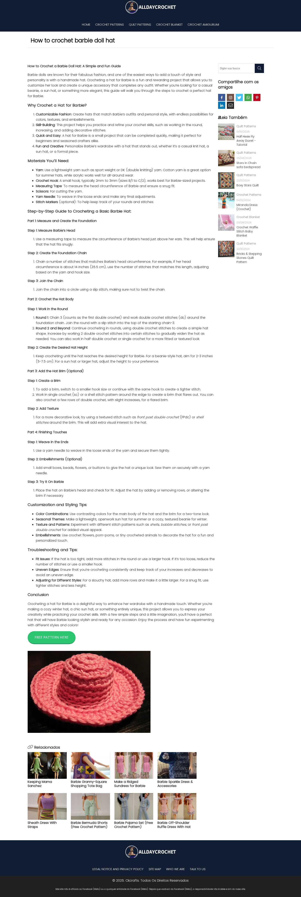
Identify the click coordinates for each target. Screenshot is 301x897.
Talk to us (198, 869)
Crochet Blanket (169, 24)
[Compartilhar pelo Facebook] (221, 97)
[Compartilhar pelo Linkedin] (221, 105)
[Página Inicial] (150, 7)
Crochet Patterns (109, 24)
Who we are (175, 869)
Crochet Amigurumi (203, 24)
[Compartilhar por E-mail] (230, 105)
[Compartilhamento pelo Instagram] (230, 97)
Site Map (155, 869)
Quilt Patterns (140, 24)
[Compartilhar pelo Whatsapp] (248, 97)
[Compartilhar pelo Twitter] (239, 97)
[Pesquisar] (259, 68)
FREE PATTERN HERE (52, 637)
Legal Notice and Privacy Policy (118, 869)
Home (86, 24)
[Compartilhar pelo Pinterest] (256, 97)
